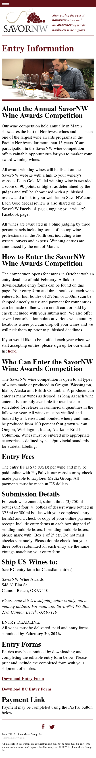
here (12, 351)
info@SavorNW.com (14, 737)
